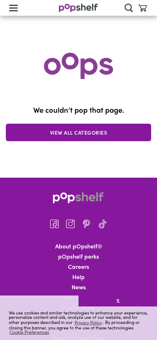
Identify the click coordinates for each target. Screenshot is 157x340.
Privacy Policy (88, 322)
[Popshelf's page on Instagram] (70, 224)
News (79, 287)
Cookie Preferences (29, 332)
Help (78, 277)
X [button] (118, 301)
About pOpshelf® (78, 246)
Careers (78, 266)
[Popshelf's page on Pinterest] (86, 224)
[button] (39, 301)
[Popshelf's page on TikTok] (102, 224)
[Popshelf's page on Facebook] (54, 224)
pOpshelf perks (78, 256)
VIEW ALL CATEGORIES (78, 132)
